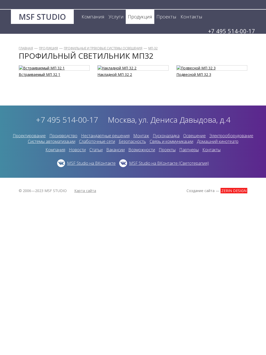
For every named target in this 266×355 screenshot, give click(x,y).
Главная (26, 48)
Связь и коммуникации (171, 141)
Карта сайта (85, 190)
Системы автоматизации (51, 141)
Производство (63, 136)
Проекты (167, 150)
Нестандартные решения (105, 136)
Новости (77, 150)
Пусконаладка (166, 136)
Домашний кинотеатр (217, 141)
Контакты (211, 150)
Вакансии (115, 150)
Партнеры (189, 150)
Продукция (48, 48)
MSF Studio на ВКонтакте (91, 163)
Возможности (141, 150)
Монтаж (141, 136)
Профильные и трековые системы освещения (103, 48)
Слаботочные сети (97, 141)
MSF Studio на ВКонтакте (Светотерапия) (169, 163)
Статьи (96, 150)
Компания (55, 150)
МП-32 (153, 48)
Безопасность (132, 141)
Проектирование (29, 136)
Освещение (194, 136)
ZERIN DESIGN (234, 190)
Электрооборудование (231, 136)
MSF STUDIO (42, 16)
